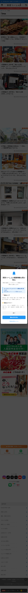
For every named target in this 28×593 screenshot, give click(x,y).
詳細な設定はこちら (14, 321)
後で (14, 313)
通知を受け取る (14, 317)
